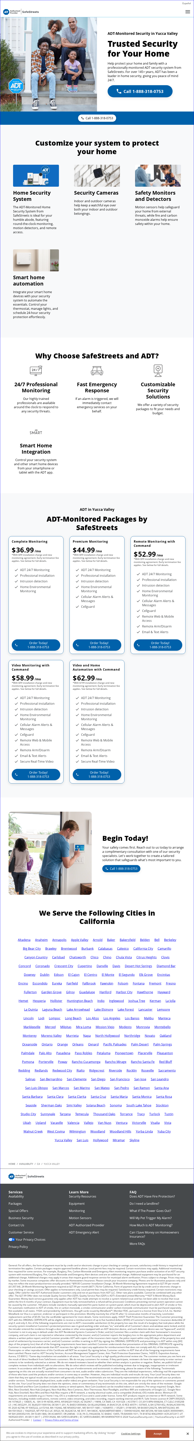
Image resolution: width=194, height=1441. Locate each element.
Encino (23, 983)
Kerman (155, 1001)
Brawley (50, 948)
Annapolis (59, 940)
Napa (87, 1036)
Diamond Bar (166, 966)
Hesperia (39, 1001)
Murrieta (72, 1036)
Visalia (155, 1123)
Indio (101, 1001)
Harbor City (124, 992)
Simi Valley (74, 1105)
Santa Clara (55, 1097)
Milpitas (65, 1027)
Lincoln (28, 1018)
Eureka (57, 983)
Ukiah (27, 1123)
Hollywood (100, 1140)
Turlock (154, 1114)
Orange (62, 1044)
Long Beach (73, 1018)
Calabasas (105, 948)
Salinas (30, 1079)
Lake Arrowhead (78, 1009)
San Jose (140, 1079)
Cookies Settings (130, 1433)
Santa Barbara (32, 1097)
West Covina (56, 1131)
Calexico (123, 948)
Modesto (125, 1027)
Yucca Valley (63, 1140)
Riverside (115, 1070)
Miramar (119, 1140)
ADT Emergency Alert (84, 1232)
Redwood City (62, 1070)
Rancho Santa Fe (143, 1062)
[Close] (188, 1433)
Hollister (56, 1001)
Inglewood (116, 1001)
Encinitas (163, 975)
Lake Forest (126, 1009)
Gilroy (70, 992)
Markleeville (31, 1027)
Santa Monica (142, 1097)
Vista (167, 1123)
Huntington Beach (80, 1001)
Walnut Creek (33, 1131)
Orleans (78, 1044)
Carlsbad (58, 957)
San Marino (82, 1088)
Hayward (164, 992)
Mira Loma (83, 1027)
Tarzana (65, 1114)
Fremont (155, 983)
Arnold (97, 940)
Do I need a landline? (144, 1203)
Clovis (165, 957)
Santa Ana (161, 1088)
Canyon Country (36, 957)
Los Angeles (111, 1018)
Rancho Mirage (115, 1062)
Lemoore (163, 1009)
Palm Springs (162, 1044)
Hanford (105, 992)
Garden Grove (51, 992)
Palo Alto (45, 1053)
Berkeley (170, 940)
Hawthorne (145, 992)
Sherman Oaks (51, 1105)
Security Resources (82, 1196)
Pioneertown (124, 1053)
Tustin (168, 1114)
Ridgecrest (96, 1070)
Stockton (162, 1105)
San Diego (98, 1079)
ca (38, 1164)
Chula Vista (124, 957)
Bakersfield (127, 940)
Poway (62, 1062)
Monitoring (77, 1211)
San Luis (82, 1140)
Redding (24, 1070)
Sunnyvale (48, 1114)
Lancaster (145, 1009)
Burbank (87, 948)
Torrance (126, 1114)
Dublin (44, 975)
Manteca (164, 1018)
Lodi (41, 1018)
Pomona (28, 1062)
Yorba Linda (144, 1131)
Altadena (24, 940)
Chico (95, 957)
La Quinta (31, 1009)
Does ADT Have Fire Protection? (152, 1196)
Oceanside (29, 1044)
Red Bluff (165, 1062)
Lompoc (54, 1018)
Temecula (82, 1114)
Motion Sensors (80, 1218)
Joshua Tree (136, 1001)
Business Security (21, 1218)
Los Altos (92, 1018)
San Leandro (160, 1079)
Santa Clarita (77, 1097)
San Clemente (77, 1079)
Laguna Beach (52, 1009)
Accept (158, 1433)
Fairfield (72, 983)
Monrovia (143, 1027)
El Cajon (74, 975)
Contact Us (16, 1225)
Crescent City (63, 966)
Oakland (165, 1036)
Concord (25, 966)
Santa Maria (119, 1097)
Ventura (122, 1123)
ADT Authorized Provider (86, 1225)
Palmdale (27, 1053)
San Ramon (142, 1088)
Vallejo (88, 1123)
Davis (116, 966)
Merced (50, 1027)
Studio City (28, 1114)
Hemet (23, 1001)
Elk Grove (146, 975)
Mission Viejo (105, 1027)
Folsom (123, 983)
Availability (16, 1196)
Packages (15, 1203)
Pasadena (63, 1053)
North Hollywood (107, 1036)
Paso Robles (83, 1053)
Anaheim (41, 940)
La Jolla (170, 1001)
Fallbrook (89, 983)
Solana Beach (95, 1105)
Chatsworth (77, 957)
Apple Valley (79, 940)
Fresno (171, 983)
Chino (107, 957)
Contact (37, 1419)
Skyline (134, 1140)
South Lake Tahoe (138, 1105)
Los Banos (132, 1018)
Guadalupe (87, 992)
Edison (59, 975)
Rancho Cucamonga (86, 1062)
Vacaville (57, 1123)
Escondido (40, 983)
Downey (29, 975)
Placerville (145, 1053)
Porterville (46, 1062)
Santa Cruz (98, 1097)
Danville (102, 966)
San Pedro (121, 1088)
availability (26, 1164)
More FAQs (137, 1244)
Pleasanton (165, 1053)
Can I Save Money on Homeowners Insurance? (154, 1234)
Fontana (139, 983)
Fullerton (30, 992)
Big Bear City (32, 948)
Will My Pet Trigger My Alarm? (151, 1218)
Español (186, 3)
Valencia (73, 1123)
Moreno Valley (51, 1036)
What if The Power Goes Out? (150, 1211)
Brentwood (69, 948)
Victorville (139, 1123)
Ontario (47, 1044)
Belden (145, 940)
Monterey (30, 1036)
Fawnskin (106, 983)
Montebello (162, 1027)
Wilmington (77, 1131)
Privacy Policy (18, 1247)
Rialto (81, 1070)
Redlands (41, 1070)
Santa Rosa (164, 1097)
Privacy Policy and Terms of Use (61, 1419)
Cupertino (85, 966)
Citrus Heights (146, 957)
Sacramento (167, 1070)
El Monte (108, 975)
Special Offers (18, 1211)
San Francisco (120, 1079)
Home (12, 1164)
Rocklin (132, 1070)
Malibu (149, 1018)
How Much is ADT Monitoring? (151, 1225)
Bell (157, 940)
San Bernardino (51, 1079)
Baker (111, 940)
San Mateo (102, 1088)
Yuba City (164, 1131)
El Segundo (127, 975)
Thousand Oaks (104, 1114)
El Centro (90, 975)
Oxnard (93, 1044)
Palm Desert (140, 1044)
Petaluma (103, 1053)
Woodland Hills (120, 1131)
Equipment (77, 1203)
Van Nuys (104, 1123)
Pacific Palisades (115, 1044)
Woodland (97, 1131)
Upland (41, 1123)
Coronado (42, 966)
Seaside (31, 1105)
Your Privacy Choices (30, 1239)
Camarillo (164, 948)
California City (143, 948)
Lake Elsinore (103, 1009)
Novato (150, 1036)
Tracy (141, 1114)
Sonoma (116, 1105)
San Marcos (60, 1088)
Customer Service (21, 1232)
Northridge (132, 1036)
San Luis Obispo (36, 1088)
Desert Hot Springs (138, 966)
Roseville (147, 1070)
